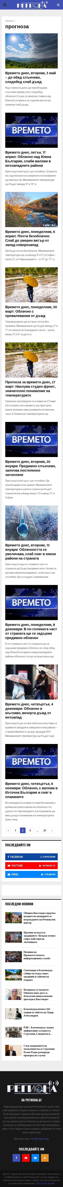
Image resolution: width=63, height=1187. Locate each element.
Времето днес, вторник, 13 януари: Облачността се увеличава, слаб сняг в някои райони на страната (30, 551)
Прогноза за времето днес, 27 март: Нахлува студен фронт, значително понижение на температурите (30, 388)
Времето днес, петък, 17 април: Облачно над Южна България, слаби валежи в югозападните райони (28, 159)
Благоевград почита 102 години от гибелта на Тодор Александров (39, 1012)
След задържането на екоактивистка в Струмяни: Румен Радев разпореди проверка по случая (39, 1050)
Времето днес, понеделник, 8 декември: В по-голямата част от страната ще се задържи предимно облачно (31, 631)
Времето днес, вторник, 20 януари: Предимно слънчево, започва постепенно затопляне (30, 468)
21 (44, 830)
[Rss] (45, 1158)
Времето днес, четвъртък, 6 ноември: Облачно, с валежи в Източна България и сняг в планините (31, 790)
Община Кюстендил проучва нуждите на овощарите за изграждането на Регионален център (39, 918)
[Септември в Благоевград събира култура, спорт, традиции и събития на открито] (13, 974)
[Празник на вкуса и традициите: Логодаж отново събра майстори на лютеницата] (13, 937)
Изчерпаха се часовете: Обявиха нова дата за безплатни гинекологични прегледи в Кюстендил (38, 994)
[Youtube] (26, 1158)
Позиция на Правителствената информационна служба (37, 955)
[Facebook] (16, 1158)
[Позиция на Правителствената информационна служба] (13, 956)
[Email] (35, 1158)
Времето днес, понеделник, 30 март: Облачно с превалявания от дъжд (31, 311)
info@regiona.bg (39, 1138)
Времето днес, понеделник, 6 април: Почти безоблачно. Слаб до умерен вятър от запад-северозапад (30, 238)
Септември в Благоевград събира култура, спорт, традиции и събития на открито (38, 975)
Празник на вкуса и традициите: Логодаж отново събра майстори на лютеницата (39, 937)
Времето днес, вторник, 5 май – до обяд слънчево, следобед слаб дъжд (30, 77)
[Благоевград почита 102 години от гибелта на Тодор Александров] (13, 1013)
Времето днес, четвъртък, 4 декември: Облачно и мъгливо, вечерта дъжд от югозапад (29, 710)
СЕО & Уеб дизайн (45, 1183)
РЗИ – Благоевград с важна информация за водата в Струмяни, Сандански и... (39, 1031)
